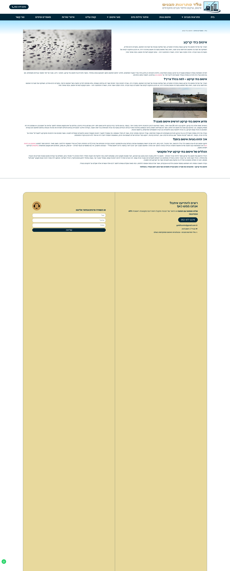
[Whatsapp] (4, 561)
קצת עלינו (90, 17)
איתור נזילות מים (139, 17)
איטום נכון (158, 75)
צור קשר (20, 17)
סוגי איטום (114, 17)
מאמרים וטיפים (43, 17)
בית (212, 17)
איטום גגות (165, 17)
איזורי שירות (68, 17)
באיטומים (35, 146)
